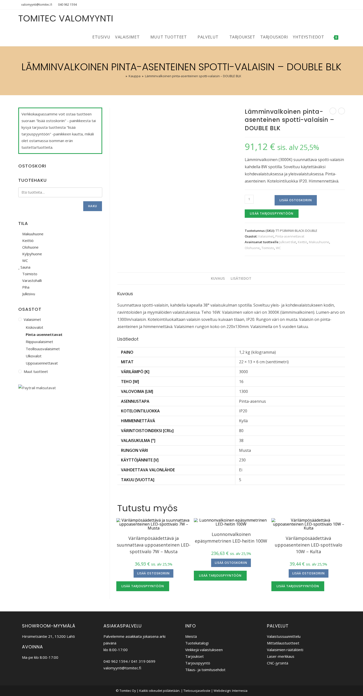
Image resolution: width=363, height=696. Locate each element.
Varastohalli (31, 280)
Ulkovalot (33, 355)
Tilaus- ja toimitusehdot (205, 669)
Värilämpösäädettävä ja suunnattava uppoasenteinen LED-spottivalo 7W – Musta (153, 544)
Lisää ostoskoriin (296, 200)
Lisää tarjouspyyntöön (271, 213)
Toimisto (268, 248)
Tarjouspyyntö (197, 662)
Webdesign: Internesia (230, 690)
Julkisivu (28, 293)
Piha (25, 287)
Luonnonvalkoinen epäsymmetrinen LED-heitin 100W (231, 537)
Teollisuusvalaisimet (43, 348)
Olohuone (252, 248)
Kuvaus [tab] (218, 278)
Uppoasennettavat (42, 363)
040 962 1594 (67, 4)
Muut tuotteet (36, 371)
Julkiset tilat (287, 242)
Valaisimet (266, 236)
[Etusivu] (123, 76)
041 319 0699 (143, 661)
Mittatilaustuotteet (283, 643)
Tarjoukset (194, 656)
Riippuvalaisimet (39, 341)
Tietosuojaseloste (196, 690)
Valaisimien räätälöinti (285, 649)
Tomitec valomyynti (65, 18)
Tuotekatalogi (197, 643)
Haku (92, 206)
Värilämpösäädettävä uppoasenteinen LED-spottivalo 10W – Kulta (308, 544)
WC (278, 248)
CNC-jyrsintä (277, 662)
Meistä (191, 636)
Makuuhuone (319, 242)
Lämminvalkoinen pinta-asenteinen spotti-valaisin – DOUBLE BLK (193, 76)
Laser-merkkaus (280, 656)
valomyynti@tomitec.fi (36, 4)
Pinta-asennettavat (289, 236)
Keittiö (302, 242)
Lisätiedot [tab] (241, 278)
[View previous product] (332, 111)
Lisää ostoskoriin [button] (153, 573)
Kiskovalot (34, 327)
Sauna (25, 267)
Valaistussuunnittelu (284, 636)
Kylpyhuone (31, 253)
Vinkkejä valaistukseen (204, 649)
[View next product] (341, 111)
